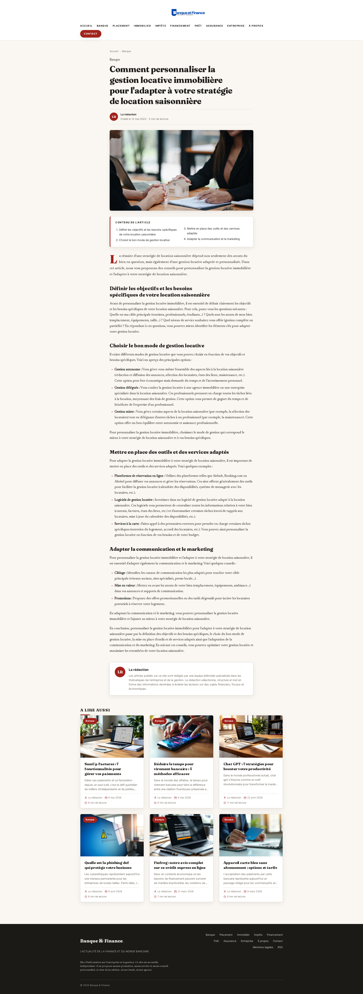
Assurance (214, 25)
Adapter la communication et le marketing (213, 239)
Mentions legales (263, 947)
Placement (121, 25)
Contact (91, 33)
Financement (180, 25)
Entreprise (236, 25)
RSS (280, 947)
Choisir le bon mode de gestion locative (144, 240)
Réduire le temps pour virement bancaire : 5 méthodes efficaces (173, 769)
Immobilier (142, 25)
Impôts (160, 25)
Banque (103, 25)
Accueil (86, 25)
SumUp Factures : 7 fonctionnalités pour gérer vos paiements (103, 769)
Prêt (198, 25)
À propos (256, 25)
